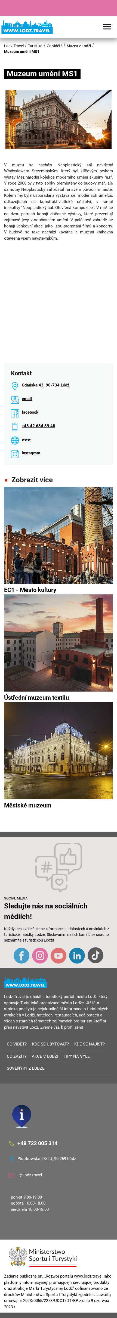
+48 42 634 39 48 (38, 425)
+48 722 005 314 (37, 1143)
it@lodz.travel (29, 1175)
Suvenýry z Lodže (26, 1068)
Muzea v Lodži (79, 46)
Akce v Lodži (45, 1056)
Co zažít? (16, 1056)
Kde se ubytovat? (50, 1044)
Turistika (35, 46)
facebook (30, 412)
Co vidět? (54, 46)
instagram (31, 453)
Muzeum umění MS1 (21, 51)
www (26, 439)
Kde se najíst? (89, 1044)
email (27, 398)
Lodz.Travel (14, 46)
